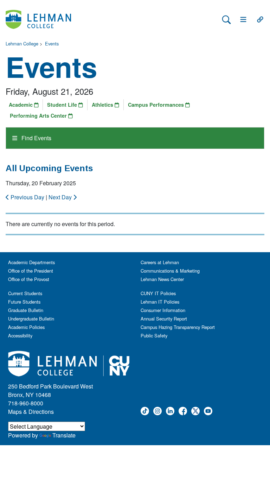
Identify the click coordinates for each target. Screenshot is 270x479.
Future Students (24, 301)
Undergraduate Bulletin (31, 318)
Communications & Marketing (170, 270)
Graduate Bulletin (25, 310)
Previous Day (27, 197)
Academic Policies (26, 327)
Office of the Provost (28, 279)
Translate (64, 435)
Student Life (62, 104)
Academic (21, 104)
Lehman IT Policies (160, 301)
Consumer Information (163, 310)
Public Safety (154, 335)
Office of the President (30, 270)
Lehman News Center (162, 279)
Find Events (35, 138)
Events (52, 43)
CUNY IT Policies (158, 293)
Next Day (61, 197)
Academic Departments (31, 262)
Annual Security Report (164, 318)
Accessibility (20, 335)
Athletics (103, 104)
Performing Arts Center (39, 115)
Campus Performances (156, 104)
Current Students (25, 293)
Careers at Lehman (160, 262)
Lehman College (22, 43)
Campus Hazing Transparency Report (178, 327)
